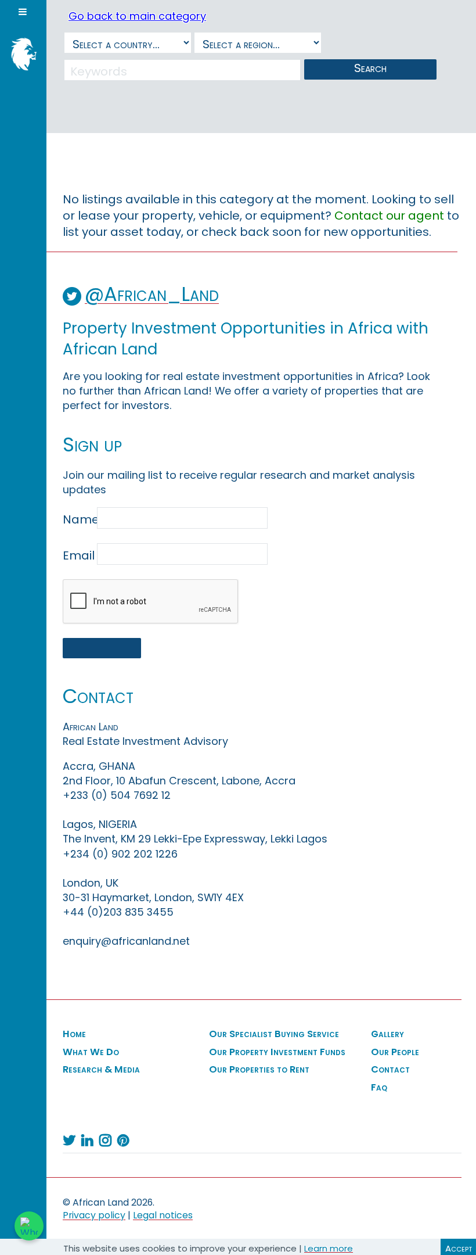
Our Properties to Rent (259, 1069)
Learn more (328, 1248)
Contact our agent (389, 215)
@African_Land (152, 294)
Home (74, 1034)
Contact (390, 1069)
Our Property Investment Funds (277, 1052)
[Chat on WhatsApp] (29, 1225)
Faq (379, 1087)
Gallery (387, 1034)
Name (79, 519)
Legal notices (163, 1215)
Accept (458, 1248)
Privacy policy (94, 1215)
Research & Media (101, 1069)
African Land (20, 52)
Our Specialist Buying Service (274, 1034)
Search (370, 68)
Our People (395, 1052)
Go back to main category (137, 16)
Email (79, 555)
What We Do (91, 1052)
